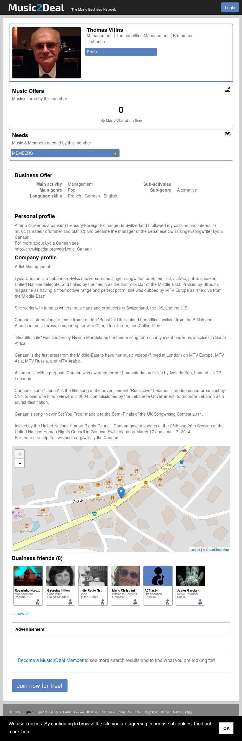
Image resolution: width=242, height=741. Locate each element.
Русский (79, 712)
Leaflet (195, 549)
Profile (93, 52)
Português (124, 712)
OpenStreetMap (217, 549)
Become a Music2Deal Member (51, 660)
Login (230, 7)
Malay (177, 712)
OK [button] (226, 728)
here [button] (26, 731)
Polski (67, 712)
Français (55, 712)
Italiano (92, 712)
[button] (40, 685)
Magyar (166, 712)
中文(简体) (151, 712)
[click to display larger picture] (46, 52)
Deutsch (14, 712)
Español (41, 712)
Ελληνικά (106, 712)
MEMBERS (64, 153)
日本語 (187, 712)
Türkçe (137, 712)
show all (21, 613)
